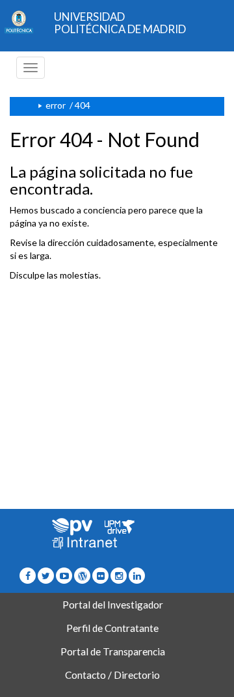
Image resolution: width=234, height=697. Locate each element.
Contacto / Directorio (112, 675)
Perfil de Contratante (112, 628)
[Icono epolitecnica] (82, 575)
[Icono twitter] (100, 575)
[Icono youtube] (64, 575)
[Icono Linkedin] (137, 575)
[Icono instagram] (118, 575)
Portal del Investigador (112, 604)
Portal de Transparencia (112, 651)
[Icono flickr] (46, 575)
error (56, 105)
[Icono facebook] (28, 575)
